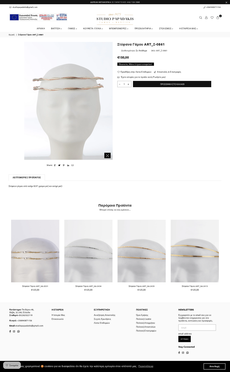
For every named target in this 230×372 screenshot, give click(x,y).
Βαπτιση (56, 28)
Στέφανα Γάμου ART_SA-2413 (195, 286)
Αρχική (12, 34)
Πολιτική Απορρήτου (145, 322)
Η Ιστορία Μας (58, 315)
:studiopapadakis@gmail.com (29, 325)
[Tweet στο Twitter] (59, 165)
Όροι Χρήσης (142, 315)
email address (185, 333)
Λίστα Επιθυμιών (102, 322)
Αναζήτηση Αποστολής (104, 315)
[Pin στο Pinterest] (64, 165)
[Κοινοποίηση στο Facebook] (55, 165)
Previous (5, 255)
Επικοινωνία (58, 319)
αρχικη (41, 28)
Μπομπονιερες (118, 28)
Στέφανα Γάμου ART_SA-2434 (88, 286)
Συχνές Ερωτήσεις (102, 319)
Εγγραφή (184, 339)
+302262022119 (25, 315)
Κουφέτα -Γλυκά (92, 28)
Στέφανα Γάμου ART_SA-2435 (142, 286)
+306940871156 (213, 7)
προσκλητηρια (143, 28)
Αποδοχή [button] (215, 366)
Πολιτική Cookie (143, 319)
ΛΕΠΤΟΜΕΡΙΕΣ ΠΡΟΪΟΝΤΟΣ (27, 177)
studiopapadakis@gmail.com (24, 7)
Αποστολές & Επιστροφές (169, 71)
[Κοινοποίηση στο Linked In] (68, 165)
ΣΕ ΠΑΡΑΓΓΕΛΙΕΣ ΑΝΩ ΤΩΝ (115, 2)
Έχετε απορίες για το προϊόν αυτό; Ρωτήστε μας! (143, 77)
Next (225, 255)
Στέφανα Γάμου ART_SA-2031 (35, 286)
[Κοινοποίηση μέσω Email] (73, 165)
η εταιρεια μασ (188, 28)
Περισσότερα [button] (145, 366)
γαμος (72, 28)
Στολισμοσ (165, 28)
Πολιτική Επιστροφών (146, 330)
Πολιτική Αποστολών (146, 326)
